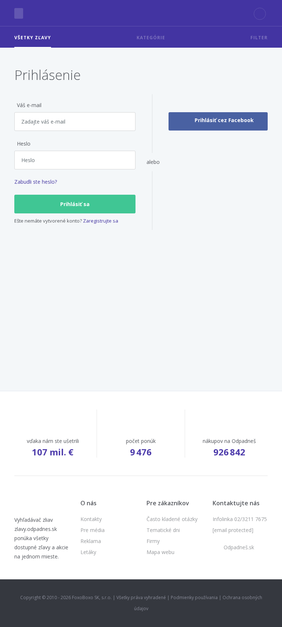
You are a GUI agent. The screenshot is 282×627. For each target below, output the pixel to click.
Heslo (23, 143)
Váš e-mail (29, 105)
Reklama (90, 541)
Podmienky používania (194, 597)
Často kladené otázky (172, 519)
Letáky (88, 552)
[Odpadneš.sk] (141, 13)
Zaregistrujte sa (100, 220)
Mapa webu (160, 552)
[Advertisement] (141, 295)
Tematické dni (163, 530)
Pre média (92, 530)
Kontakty (91, 519)
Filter (259, 37)
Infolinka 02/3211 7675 (240, 519)
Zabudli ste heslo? (35, 181)
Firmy (153, 541)
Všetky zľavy (32, 37)
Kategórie (151, 37)
